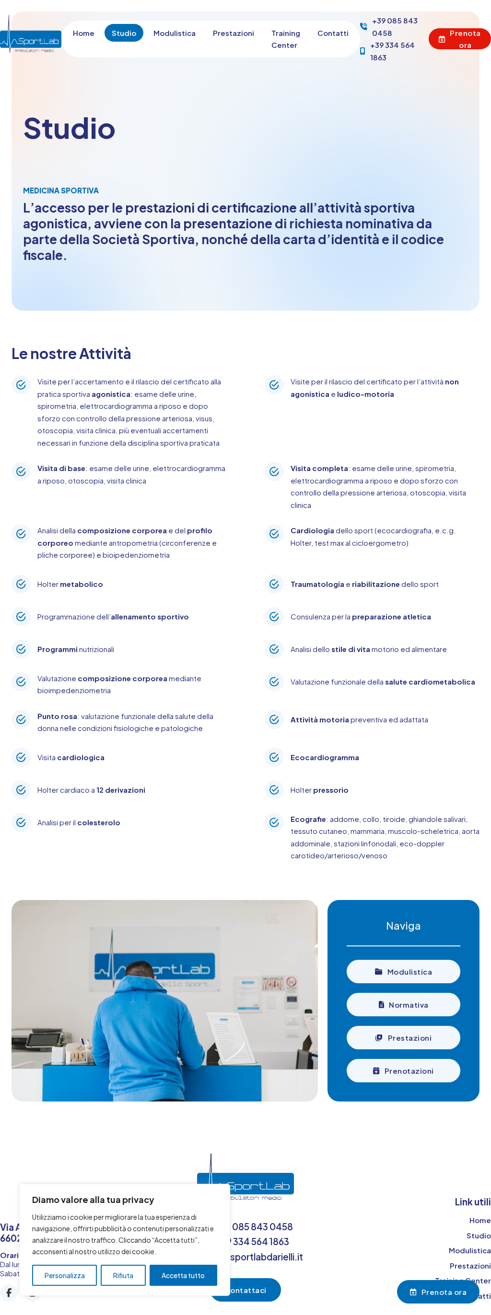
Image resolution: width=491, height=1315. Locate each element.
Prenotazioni (409, 1070)
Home (83, 32)
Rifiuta (123, 1275)
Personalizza (65, 1275)
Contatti (333, 32)
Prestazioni (233, 32)
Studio (124, 32)
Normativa (409, 1004)
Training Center (285, 39)
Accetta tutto (183, 1275)
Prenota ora (465, 38)
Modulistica (174, 32)
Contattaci (245, 1289)
